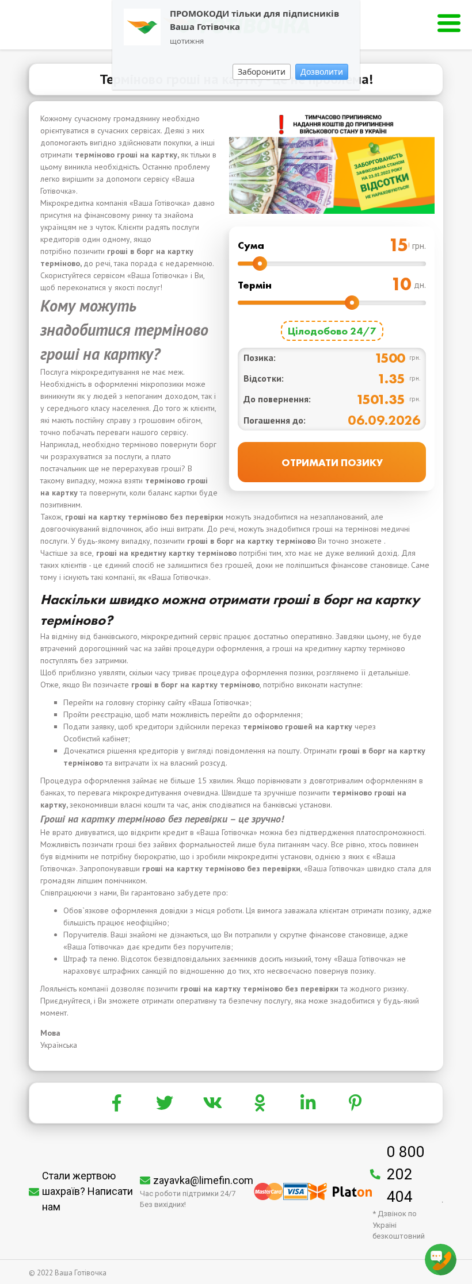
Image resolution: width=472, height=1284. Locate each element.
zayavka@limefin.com (203, 1180)
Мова (50, 1033)
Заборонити (262, 71)
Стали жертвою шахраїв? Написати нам (87, 1191)
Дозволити (321, 71)
